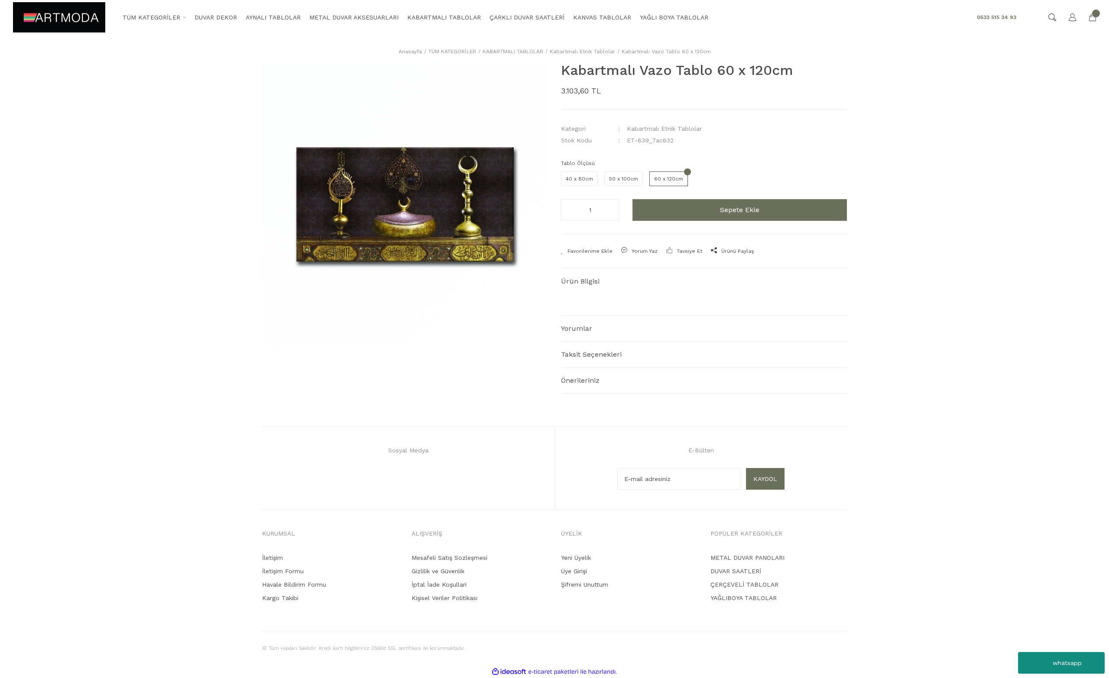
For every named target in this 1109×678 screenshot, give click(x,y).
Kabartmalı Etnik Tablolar (664, 128)
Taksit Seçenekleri (591, 354)
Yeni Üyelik (576, 557)
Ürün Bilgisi (580, 281)
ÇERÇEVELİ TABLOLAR (744, 584)
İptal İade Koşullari (439, 584)
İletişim (272, 557)
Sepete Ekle (739, 210)
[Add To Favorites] (587, 251)
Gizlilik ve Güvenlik (438, 571)
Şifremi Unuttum (584, 584)
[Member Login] (1068, 17)
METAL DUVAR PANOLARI (747, 557)
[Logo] (59, 17)
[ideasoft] (509, 672)
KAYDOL (765, 478)
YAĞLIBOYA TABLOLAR (743, 597)
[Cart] (1088, 17)
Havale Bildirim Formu (294, 584)
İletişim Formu (283, 571)
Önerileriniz (580, 380)
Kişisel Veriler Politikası (444, 597)
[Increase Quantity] (610, 210)
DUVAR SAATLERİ (735, 571)
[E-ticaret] (553, 671)
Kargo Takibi (280, 597)
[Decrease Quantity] (570, 210)
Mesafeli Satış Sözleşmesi (449, 557)
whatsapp (1067, 662)
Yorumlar (576, 328)
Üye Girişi (574, 571)
